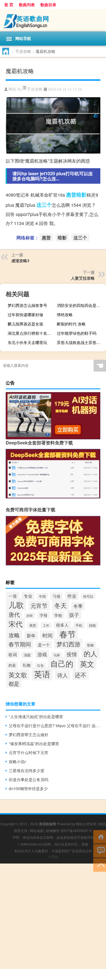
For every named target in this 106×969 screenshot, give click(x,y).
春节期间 (19, 644)
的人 (90, 653)
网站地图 (37, 830)
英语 (42, 674)
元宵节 (39, 605)
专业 (28, 596)
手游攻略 (23, 51)
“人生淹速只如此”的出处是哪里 (36, 716)
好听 (30, 615)
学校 (58, 615)
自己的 (61, 663)
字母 (43, 615)
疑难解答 (53, 830)
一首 (12, 596)
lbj (20, 89)
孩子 (74, 614)
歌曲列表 (27, 4)
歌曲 (90, 645)
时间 (47, 635)
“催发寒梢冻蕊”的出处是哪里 (34, 743)
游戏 (42, 654)
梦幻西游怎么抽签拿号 (27, 305)
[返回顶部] (99, 864)
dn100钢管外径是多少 (28, 788)
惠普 (71, 194)
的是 (12, 665)
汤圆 (27, 655)
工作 (46, 625)
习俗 (56, 596)
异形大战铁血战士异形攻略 (80, 342)
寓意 (32, 625)
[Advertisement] (53, 916)
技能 (92, 625)
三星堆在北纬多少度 (26, 770)
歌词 (12, 654)
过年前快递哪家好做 (25, 314)
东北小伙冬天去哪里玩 (27, 342)
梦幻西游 (68, 643)
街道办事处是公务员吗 (28, 779)
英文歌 (17, 674)
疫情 (72, 654)
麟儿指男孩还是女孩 (25, 324)
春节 (67, 634)
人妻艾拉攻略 (83, 278)
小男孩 (53, 856)
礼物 (27, 665)
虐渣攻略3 (20, 260)
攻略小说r (17, 761)
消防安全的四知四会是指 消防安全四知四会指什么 (81, 305)
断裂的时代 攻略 (71, 324)
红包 (40, 665)
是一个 (44, 645)
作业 (71, 595)
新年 (31, 635)
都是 (13, 683)
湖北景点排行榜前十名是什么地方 (31, 333)
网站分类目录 (86, 823)
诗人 (62, 675)
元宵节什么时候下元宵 (28, 752)
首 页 (8, 4)
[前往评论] (99, 850)
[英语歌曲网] (53, 20)
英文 (87, 664)
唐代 (14, 614)
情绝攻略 (65, 314)
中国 (42, 596)
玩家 (57, 655)
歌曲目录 (48, 4)
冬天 (60, 605)
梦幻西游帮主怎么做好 (28, 734)
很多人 (62, 625)
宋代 (15, 624)
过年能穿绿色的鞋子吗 (76, 333)
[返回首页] (99, 836)
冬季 (78, 606)
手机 (78, 625)
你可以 (88, 596)
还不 (80, 675)
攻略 (14, 635)
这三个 (44, 204)
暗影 (81, 194)
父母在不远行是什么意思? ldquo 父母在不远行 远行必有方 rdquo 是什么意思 (54, 725)
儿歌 (16, 604)
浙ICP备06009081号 (76, 830)
